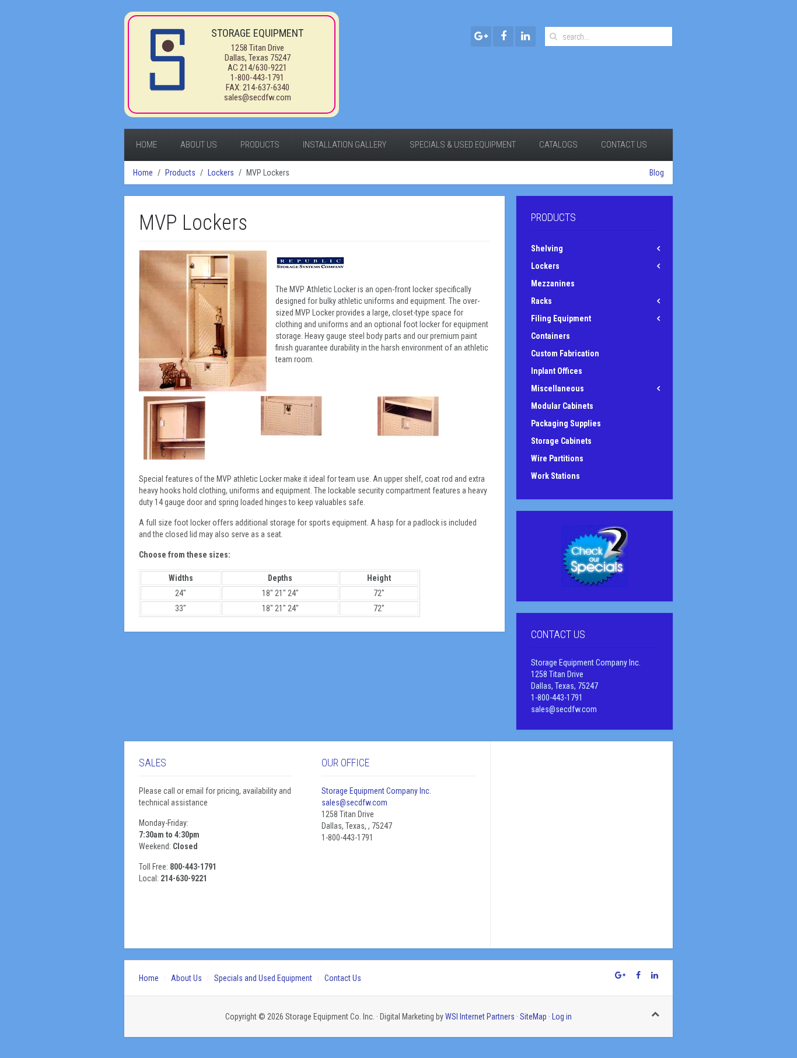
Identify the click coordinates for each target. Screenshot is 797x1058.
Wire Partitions (557, 458)
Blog (656, 172)
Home (146, 144)
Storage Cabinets (561, 441)
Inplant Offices (556, 371)
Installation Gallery (344, 144)
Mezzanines (553, 283)
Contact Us (624, 144)
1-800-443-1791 (257, 77)
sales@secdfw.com (257, 97)
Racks (541, 301)
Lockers (221, 172)
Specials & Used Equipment (463, 144)
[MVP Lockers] (203, 320)
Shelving (547, 248)
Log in (562, 1016)
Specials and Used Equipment (263, 978)
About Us (198, 144)
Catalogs (558, 144)
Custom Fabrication (565, 353)
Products (259, 144)
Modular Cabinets (562, 406)
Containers (550, 336)
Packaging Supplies (566, 423)
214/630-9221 (263, 67)
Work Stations (555, 476)
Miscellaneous (557, 388)
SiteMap (533, 1016)
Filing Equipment (561, 318)
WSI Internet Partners (480, 1016)
